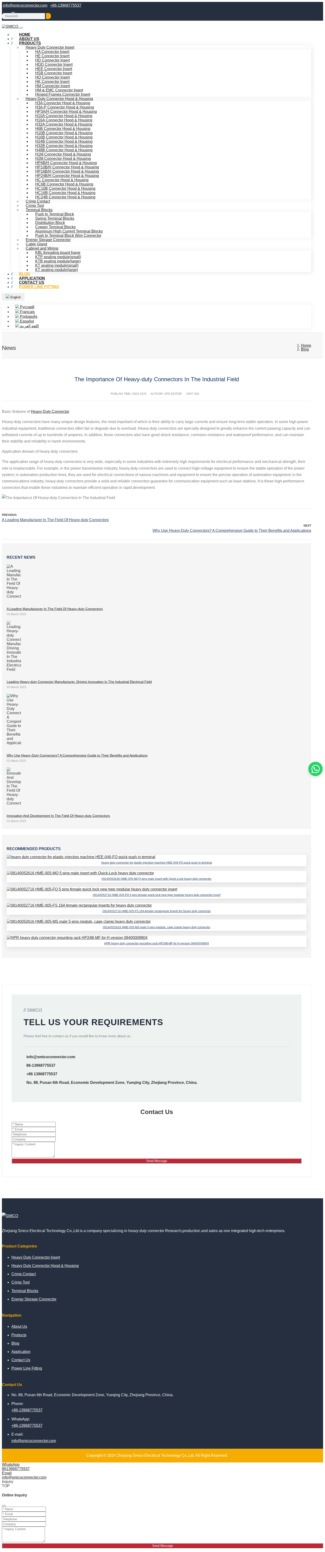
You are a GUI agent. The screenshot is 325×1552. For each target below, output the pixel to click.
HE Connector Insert (52, 56)
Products (30, 43)
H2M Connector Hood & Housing (63, 159)
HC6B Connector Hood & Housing (64, 184)
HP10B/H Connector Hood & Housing (67, 167)
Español (26, 321)
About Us (19, 1326)
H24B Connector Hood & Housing (64, 141)
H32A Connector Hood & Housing (63, 124)
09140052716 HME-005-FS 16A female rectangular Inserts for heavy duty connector (157, 911)
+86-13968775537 (65, 5)
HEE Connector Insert (53, 69)
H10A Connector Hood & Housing (63, 116)
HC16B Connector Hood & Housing (65, 193)
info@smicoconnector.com (25, 5)
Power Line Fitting (39, 287)
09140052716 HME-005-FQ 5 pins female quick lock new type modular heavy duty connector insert (157, 895)
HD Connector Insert (52, 60)
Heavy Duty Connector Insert (50, 47)
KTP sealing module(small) (58, 257)
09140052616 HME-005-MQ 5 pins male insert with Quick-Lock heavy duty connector (157, 879)
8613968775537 (16, 1469)
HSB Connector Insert (53, 73)
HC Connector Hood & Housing (62, 180)
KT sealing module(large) (56, 270)
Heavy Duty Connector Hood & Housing (59, 99)
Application (20, 1352)
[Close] (4, 1505)
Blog (15, 1343)
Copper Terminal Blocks (55, 227)
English (15, 297)
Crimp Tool (35, 206)
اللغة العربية (29, 326)
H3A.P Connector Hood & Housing (64, 107)
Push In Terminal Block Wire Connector (68, 235)
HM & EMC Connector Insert (59, 90)
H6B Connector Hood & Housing (62, 129)
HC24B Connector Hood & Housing (65, 197)
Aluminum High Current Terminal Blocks (69, 231)
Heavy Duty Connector (50, 411)
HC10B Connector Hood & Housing (65, 188)
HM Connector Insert (52, 86)
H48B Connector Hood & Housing (64, 150)
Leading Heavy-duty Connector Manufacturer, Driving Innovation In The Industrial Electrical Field (79, 682)
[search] (48, 16)
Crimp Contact (38, 201)
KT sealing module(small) (57, 265)
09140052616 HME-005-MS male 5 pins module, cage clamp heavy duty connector (156, 927)
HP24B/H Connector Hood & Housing (67, 176)
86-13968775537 (40, 1065)
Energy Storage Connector (48, 240)
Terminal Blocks (39, 210)
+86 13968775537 (41, 1074)
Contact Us (20, 1360)
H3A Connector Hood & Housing (62, 103)
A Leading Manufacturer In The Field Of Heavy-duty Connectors (55, 520)
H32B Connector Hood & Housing (64, 146)
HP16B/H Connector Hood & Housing (67, 171)
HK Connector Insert (52, 82)
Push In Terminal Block (54, 214)
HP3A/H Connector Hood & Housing (66, 111)
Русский (26, 307)
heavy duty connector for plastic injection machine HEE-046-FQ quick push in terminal (156, 862)
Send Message (156, 1161)
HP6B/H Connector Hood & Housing (66, 163)
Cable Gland (36, 244)
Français (27, 312)
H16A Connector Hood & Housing (63, 120)
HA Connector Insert (52, 52)
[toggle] (21, 28)
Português (28, 316)
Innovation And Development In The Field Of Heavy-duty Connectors (58, 816)
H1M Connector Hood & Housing (63, 154)
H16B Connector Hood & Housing (64, 137)
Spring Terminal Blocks (54, 218)
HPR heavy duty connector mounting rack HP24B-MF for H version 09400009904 (156, 943)
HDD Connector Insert (54, 64)
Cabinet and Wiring (42, 248)
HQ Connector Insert (52, 77)
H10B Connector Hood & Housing (64, 133)
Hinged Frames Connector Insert (62, 94)
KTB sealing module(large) (58, 261)
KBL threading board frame (57, 253)
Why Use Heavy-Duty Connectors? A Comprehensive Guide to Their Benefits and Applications (232, 530)
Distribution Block (50, 223)
